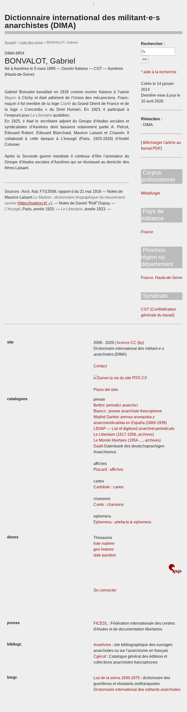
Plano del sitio (106, 390)
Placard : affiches (108, 469)
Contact (100, 366)
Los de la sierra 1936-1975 (117, 678)
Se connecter (105, 590)
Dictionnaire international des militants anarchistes (137, 689)
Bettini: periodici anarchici (116, 405)
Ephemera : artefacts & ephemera (122, 522)
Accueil (10, 42)
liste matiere (104, 543)
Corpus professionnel (158, 176)
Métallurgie (150, 193)
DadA (98, 446)
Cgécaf (100, 656)
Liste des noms (31, 42)
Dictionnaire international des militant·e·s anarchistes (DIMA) (82, 21)
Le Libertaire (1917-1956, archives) (124, 434)
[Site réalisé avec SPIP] (175, 569)
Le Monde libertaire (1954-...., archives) (127, 440)
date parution (105, 555)
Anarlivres (102, 645)
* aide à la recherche (159, 72)
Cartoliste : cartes (108, 487)
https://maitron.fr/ (33, 203)
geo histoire (104, 549)
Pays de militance (152, 215)
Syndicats (154, 295)
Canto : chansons (109, 504)
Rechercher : (153, 44)
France (147, 232)
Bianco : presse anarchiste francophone (128, 411)
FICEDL (101, 623)
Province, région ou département (157, 257)
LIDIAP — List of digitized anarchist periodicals (134, 428)
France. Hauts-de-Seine (161, 278)
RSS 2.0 (139, 378)
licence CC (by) (130, 343)
